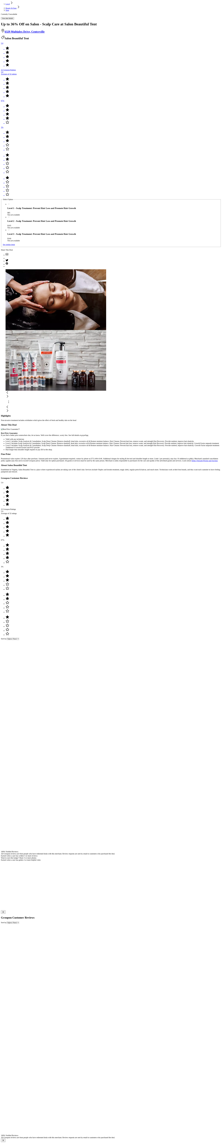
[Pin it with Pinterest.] (7, 264)
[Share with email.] (7, 255)
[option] (113, 401)
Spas (7, 10)
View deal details (7, 18)
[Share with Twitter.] (7, 261)
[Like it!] (113, 266)
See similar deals (9, 245)
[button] (111, 392)
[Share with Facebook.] (7, 258)
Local (8, 4)
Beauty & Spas (11, 8)
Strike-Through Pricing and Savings (204, 461)
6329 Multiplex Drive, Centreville (25, 31)
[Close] (3, 912)
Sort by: (4, 639)
